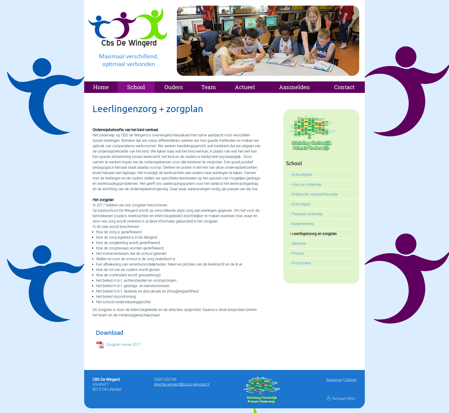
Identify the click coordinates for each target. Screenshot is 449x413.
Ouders (173, 87)
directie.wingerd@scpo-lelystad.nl (181, 384)
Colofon (350, 380)
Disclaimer (334, 380)
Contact (344, 87)
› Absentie (298, 243)
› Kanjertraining (302, 224)
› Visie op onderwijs (306, 184)
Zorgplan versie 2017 (123, 344)
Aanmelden (294, 87)
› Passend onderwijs (306, 214)
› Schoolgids (300, 204)
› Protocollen (300, 263)
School (136, 87)
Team (208, 87)
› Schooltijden (301, 174)
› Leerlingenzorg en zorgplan (313, 233)
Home (101, 87)
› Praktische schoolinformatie (314, 194)
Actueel (245, 87)
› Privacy (297, 253)
